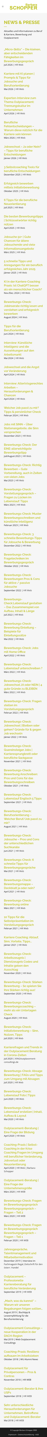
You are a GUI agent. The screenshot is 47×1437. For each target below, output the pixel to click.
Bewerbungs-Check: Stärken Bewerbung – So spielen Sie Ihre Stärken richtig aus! (23, 986)
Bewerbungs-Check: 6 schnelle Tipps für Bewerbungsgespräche (20, 863)
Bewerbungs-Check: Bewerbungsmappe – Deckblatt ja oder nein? (19, 884)
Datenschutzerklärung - (26, 1435)
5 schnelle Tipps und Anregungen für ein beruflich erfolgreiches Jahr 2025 (23, 265)
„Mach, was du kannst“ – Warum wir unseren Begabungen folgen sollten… (23, 1304)
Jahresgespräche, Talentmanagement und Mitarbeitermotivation (20, 1253)
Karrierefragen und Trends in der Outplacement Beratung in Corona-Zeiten (23, 1051)
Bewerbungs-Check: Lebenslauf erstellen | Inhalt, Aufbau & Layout (23, 1111)
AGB (37, 1435)
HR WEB (21, 1191)
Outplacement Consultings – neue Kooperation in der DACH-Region (23, 1332)
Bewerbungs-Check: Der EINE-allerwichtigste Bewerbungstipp (20, 448)
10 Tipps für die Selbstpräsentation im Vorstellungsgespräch (19, 921)
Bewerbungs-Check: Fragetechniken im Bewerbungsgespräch (19, 558)
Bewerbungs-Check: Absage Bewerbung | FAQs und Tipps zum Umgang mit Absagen (23, 1075)
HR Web (19, 64)
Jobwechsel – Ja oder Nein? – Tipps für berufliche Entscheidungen (22, 150)
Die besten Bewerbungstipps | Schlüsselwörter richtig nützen (23, 220)
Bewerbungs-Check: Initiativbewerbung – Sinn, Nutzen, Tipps (21, 1030)
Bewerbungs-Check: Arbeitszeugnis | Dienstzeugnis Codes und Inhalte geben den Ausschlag (21, 961)
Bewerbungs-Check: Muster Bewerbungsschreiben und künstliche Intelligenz (23, 517)
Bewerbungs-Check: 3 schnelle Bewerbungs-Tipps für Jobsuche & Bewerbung (23, 538)
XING (17, 1058)
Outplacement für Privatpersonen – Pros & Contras (20, 1372)
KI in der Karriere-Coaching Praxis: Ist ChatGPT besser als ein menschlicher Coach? (23, 285)
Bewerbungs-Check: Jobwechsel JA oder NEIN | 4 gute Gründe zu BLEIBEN (23, 684)
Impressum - (12, 1435)
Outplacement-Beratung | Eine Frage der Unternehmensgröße (21, 1184)
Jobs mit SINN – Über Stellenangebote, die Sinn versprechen (21, 428)
